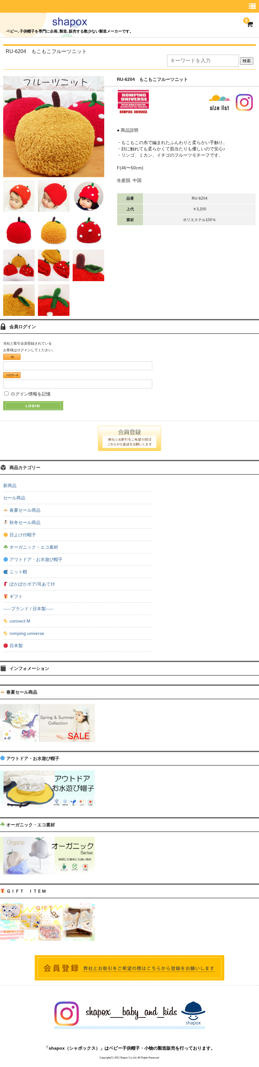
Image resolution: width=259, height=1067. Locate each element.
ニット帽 (17, 571)
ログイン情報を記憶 (30, 393)
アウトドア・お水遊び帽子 (35, 559)
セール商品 (14, 497)
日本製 (15, 645)
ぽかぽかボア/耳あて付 (31, 584)
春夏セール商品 (24, 510)
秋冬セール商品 (24, 522)
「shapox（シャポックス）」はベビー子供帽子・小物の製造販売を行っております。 (129, 1048)
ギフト (15, 596)
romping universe (26, 633)
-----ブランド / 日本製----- (28, 608)
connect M (19, 621)
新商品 (9, 485)
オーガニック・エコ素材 (33, 547)
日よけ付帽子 (22, 534)
